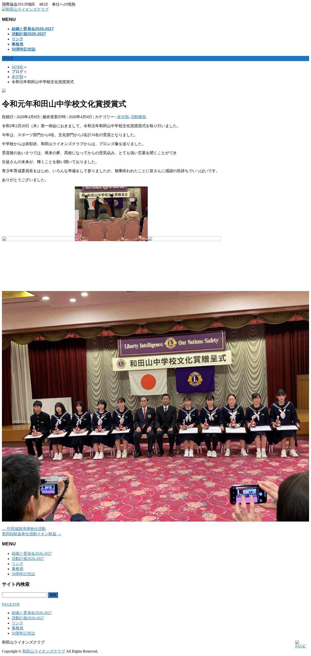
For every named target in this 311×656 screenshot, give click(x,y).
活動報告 (138, 117)
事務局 (17, 569)
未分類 (123, 117)
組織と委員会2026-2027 (32, 553)
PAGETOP (11, 604)
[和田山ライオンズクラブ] (25, 9)
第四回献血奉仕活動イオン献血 (31, 534)
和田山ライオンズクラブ (43, 651)
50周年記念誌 (23, 574)
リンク (17, 564)
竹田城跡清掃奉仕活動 (24, 529)
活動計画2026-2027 (28, 559)
